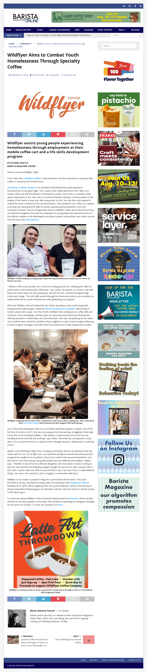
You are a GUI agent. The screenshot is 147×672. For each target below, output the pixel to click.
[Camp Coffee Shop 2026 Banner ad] (119, 202)
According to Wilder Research (22, 187)
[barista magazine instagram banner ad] (119, 471)
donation (73, 498)
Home (8, 30)
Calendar (88, 30)
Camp (77, 30)
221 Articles (63, 610)
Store (40, 30)
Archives (135, 30)
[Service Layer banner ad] (119, 241)
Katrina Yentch (38, 75)
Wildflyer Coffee (32, 178)
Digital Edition (23, 30)
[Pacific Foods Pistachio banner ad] (119, 125)
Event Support (105, 30)
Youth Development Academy (60, 308)
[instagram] (129, 6)
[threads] (140, 6)
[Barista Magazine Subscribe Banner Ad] (119, 394)
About (122, 30)
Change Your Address (59, 30)
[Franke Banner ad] (119, 164)
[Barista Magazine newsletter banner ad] (119, 318)
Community (54, 75)
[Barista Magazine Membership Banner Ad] (119, 279)
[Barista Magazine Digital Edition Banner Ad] (119, 433)
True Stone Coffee (30, 423)
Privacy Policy (135, 660)
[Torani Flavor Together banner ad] (119, 87)
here (60, 504)
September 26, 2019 (19, 75)
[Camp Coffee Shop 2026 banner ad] (95, 20)
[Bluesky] (123, 6)
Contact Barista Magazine (112, 660)
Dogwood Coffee (78, 482)
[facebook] (135, 6)
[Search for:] (125, 35)
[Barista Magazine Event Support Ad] (119, 356)
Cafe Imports (32, 219)
